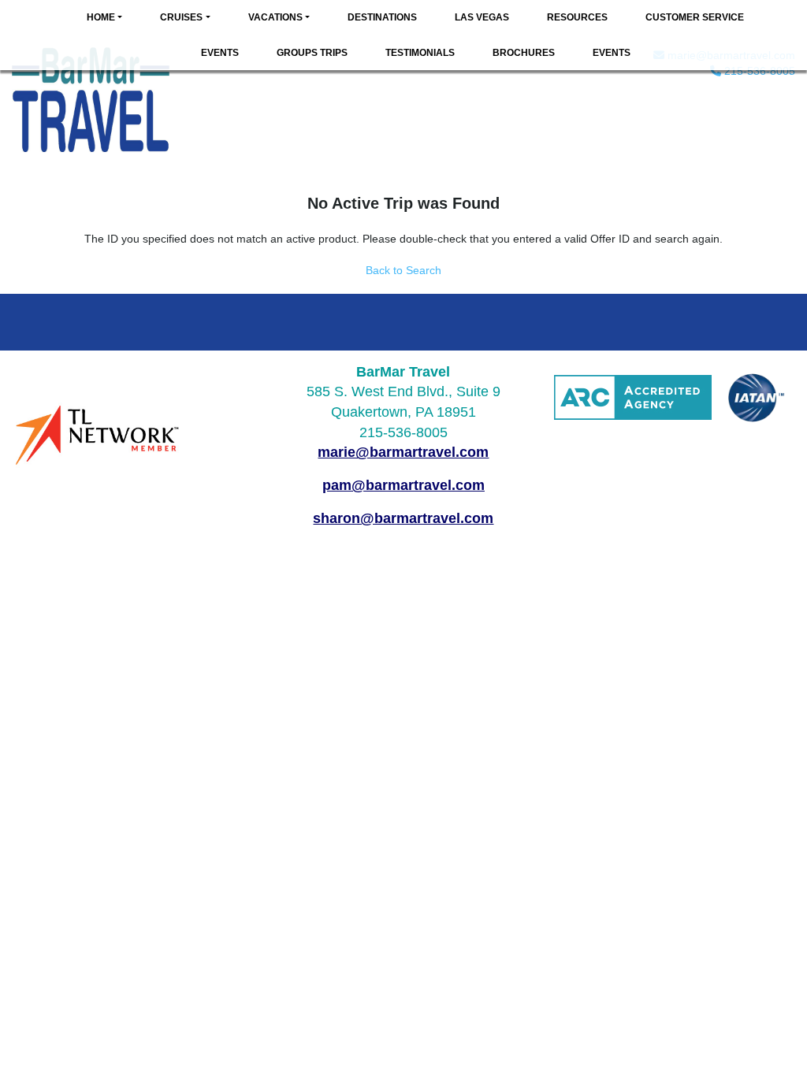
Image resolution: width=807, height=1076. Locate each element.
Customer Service (694, 17)
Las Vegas (482, 17)
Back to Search (403, 270)
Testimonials (420, 52)
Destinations (382, 17)
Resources (577, 17)
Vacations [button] (275, 17)
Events (220, 52)
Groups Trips (312, 52)
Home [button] (101, 17)
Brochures (524, 52)
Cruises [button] (181, 17)
